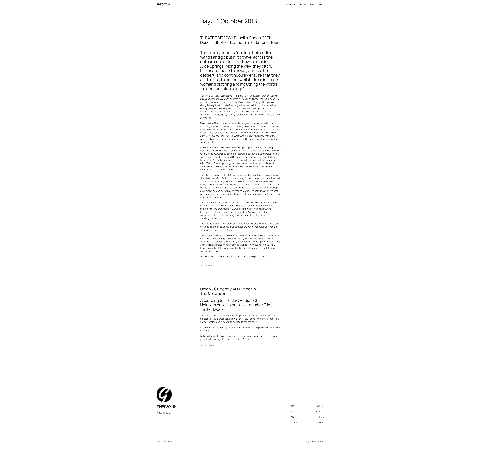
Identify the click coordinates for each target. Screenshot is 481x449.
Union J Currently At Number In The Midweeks (228, 291)
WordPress (320, 441)
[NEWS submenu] (315, 4)
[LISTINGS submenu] (295, 4)
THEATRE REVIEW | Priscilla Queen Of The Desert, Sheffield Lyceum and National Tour (239, 40)
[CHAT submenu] (305, 4)
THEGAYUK (163, 4)
